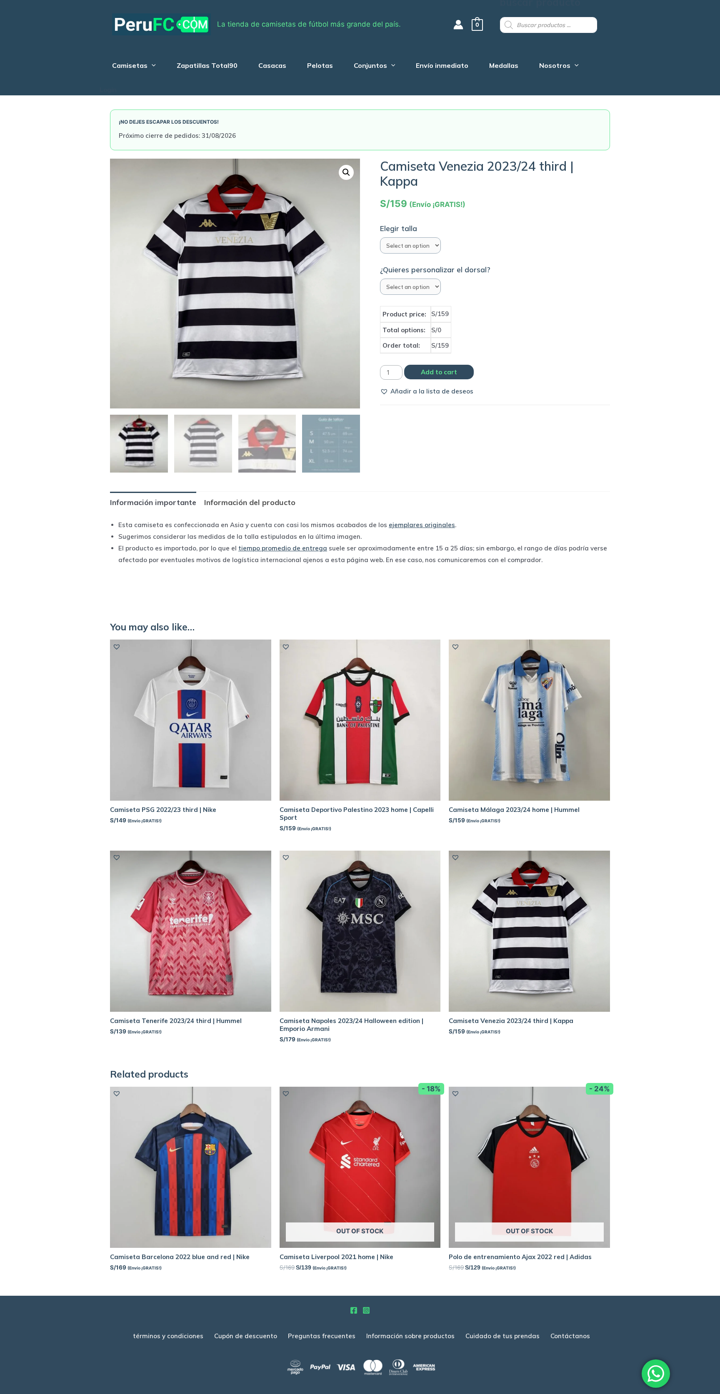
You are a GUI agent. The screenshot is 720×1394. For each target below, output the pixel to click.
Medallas (503, 66)
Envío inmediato (442, 66)
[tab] (153, 502)
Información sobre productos (410, 1336)
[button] (426, 391)
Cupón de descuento (245, 1336)
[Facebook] (354, 1310)
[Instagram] (366, 1310)
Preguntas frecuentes (321, 1336)
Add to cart (439, 372)
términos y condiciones (168, 1336)
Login (108, 90)
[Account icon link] (458, 25)
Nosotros (554, 66)
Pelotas (320, 66)
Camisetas (130, 66)
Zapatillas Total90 (207, 66)
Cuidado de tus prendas (502, 1336)
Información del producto (249, 502)
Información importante (153, 502)
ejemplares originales (422, 525)
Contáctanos (570, 1336)
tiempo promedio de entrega (282, 548)
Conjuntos (370, 66)
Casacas (272, 66)
